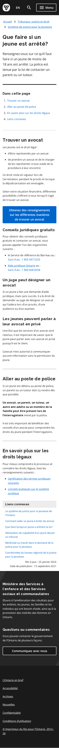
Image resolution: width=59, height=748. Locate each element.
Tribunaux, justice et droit (33, 21)
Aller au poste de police (21, 107)
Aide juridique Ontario (21, 265)
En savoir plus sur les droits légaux (28, 113)
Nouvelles (9, 704)
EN (18, 8)
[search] (29, 8)
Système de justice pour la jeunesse (30, 27)
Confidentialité (12, 713)
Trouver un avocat (18, 100)
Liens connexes (16, 119)
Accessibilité (10, 688)
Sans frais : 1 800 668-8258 (24, 270)
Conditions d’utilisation (17, 721)
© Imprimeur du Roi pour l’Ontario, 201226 (29, 731)
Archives (8, 696)
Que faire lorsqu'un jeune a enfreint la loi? (28, 527)
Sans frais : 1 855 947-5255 (24, 259)
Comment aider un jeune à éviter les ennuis (29, 521)
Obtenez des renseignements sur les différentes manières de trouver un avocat (29, 214)
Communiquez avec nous (29, 651)
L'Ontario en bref (13, 680)
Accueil (7, 21)
